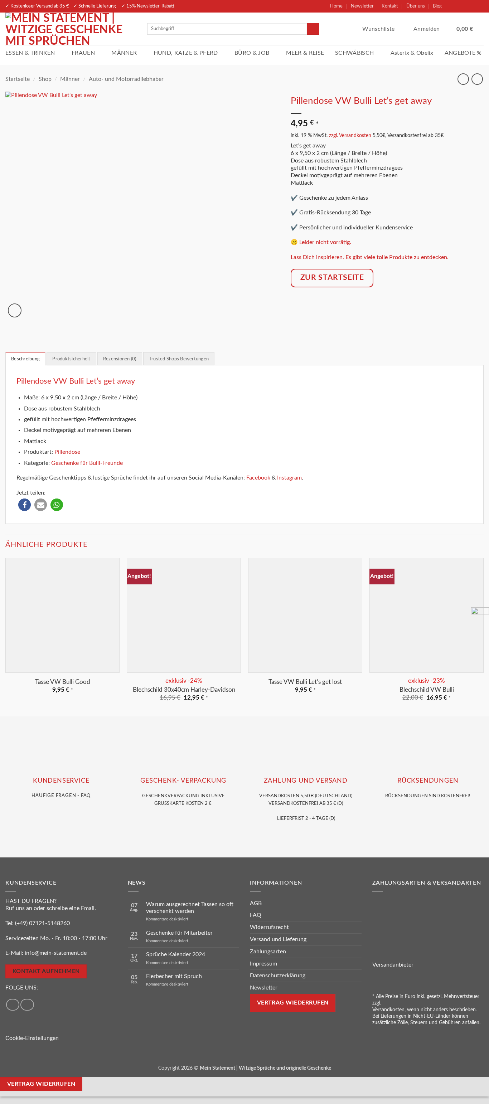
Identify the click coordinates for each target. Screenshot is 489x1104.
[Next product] (463, 78)
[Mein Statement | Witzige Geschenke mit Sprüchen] (70, 29)
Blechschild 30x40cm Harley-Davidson (184, 690)
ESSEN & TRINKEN (30, 53)
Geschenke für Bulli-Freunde (87, 463)
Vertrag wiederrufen (293, 1003)
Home (336, 6)
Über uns (415, 6)
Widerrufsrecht (269, 927)
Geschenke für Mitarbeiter (179, 933)
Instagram (289, 478)
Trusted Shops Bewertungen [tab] (179, 359)
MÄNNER (124, 53)
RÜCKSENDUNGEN (427, 781)
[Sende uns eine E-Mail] (477, 6)
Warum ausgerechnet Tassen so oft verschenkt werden (189, 907)
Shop (45, 79)
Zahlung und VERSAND (306, 781)
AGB (256, 903)
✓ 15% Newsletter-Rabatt (147, 6)
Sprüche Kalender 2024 (175, 954)
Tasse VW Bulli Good (62, 682)
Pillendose (67, 452)
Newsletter (362, 6)
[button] (427, 29)
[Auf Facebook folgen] (452, 6)
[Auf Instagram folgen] (464, 6)
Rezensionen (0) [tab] (119, 359)
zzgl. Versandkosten (350, 135)
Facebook (258, 478)
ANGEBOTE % (463, 53)
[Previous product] (477, 78)
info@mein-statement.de (56, 953)
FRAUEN (83, 53)
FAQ (255, 915)
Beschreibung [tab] (25, 359)
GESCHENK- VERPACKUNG (183, 781)
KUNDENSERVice (61, 781)
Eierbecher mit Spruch (174, 976)
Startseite (17, 79)
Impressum (263, 964)
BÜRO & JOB (251, 53)
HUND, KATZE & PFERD (186, 53)
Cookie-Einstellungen (32, 1038)
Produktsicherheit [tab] (71, 359)
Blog (437, 6)
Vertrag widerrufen (41, 1084)
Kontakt (390, 6)
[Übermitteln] (313, 29)
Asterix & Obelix (412, 53)
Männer (70, 79)
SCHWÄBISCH (354, 53)
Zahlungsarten (268, 951)
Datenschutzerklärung (277, 975)
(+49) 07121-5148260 (42, 923)
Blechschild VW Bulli (427, 690)
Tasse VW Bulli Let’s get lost (305, 682)
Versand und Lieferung (278, 939)
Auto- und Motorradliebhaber (126, 79)
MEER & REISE (305, 53)
